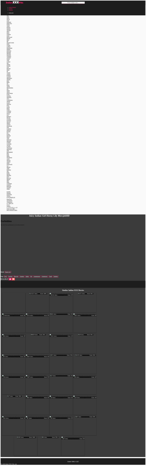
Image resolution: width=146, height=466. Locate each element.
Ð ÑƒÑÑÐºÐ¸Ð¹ (11, 197)
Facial (8, 59)
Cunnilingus (10, 100)
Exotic (8, 134)
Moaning (9, 175)
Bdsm (8, 82)
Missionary (9, 78)
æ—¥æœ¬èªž (10, 203)
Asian (8, 159)
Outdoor (9, 34)
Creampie (9, 144)
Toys (8, 98)
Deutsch (9, 193)
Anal (8, 138)
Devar (8, 19)
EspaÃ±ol (9, 199)
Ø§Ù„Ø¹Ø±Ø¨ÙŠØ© (12, 210)
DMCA (73, 461)
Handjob (9, 55)
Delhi (8, 44)
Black (8, 137)
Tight (8, 168)
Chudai (8, 72)
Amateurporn (37, 276)
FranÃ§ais (9, 194)
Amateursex (44, 276)
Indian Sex (9, 23)
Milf (8, 180)
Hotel (8, 85)
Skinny (8, 123)
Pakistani (9, 22)
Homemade (9, 48)
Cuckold (9, 112)
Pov (8, 133)
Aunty (8, 26)
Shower (8, 160)
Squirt (8, 90)
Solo (8, 127)
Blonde (8, 118)
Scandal (8, 187)
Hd (7, 41)
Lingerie (9, 185)
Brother (8, 27)
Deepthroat (9, 157)
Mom (8, 31)
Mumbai (9, 53)
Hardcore (9, 50)
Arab (8, 60)
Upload (69, 461)
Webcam (9, 104)
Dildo (8, 163)
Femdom (9, 120)
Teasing (8, 161)
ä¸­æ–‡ (8, 204)
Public (8, 24)
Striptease (9, 97)
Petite (8, 172)
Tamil (50, 276)
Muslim (8, 167)
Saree (8, 35)
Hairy (8, 33)
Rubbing (9, 170)
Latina (8, 107)
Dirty (8, 176)
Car (7, 165)
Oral (8, 67)
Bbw (8, 153)
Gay (8, 115)
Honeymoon (10, 93)
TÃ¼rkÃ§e (9, 200)
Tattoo (8, 92)
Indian (27, 276)
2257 (77, 461)
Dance (8, 113)
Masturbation (10, 87)
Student (8, 29)
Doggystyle (9, 164)
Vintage (8, 124)
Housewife (9, 126)
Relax (8, 108)
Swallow (9, 96)
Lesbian (8, 146)
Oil (7, 83)
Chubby (9, 142)
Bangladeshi (10, 152)
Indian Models (12, 7)
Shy (8, 89)
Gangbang (9, 183)
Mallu (8, 156)
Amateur (9, 57)
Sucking (10, 276)
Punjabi (8, 66)
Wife (8, 150)
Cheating (9, 56)
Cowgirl (9, 119)
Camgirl (9, 76)
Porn (5, 276)
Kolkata (8, 75)
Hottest (10, 8)
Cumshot (9, 128)
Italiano (8, 196)
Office (8, 189)
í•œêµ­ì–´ (9, 206)
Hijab (8, 70)
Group (8, 102)
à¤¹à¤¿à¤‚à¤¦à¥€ (11, 209)
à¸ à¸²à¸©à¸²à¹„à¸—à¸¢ (12, 207)
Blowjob (9, 178)
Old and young (10, 42)
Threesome (9, 148)
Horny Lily (8, 272)
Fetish (8, 109)
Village (8, 64)
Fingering (9, 139)
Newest (11, 10)
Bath (8, 154)
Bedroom (9, 186)
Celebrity (9, 111)
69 (7, 71)
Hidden (8, 49)
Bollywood (9, 37)
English (8, 191)
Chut (8, 20)
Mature (8, 179)
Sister (8, 18)
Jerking (8, 101)
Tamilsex (56, 276)
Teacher (8, 30)
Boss (8, 81)
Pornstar (9, 135)
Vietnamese (9, 202)
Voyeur (8, 145)
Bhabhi (8, 38)
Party (8, 105)
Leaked (8, 61)
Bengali (8, 68)
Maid (8, 182)
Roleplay (9, 116)
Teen (8, 16)
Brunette (9, 52)
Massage (9, 141)
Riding (8, 174)
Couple (8, 45)
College (8, 46)
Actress (8, 74)
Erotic (8, 94)
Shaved (8, 122)
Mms (8, 40)
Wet (8, 171)
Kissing (8, 131)
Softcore (9, 130)
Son (8, 63)
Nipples (8, 79)
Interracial (9, 149)
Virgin (8, 86)
